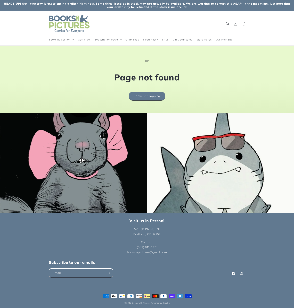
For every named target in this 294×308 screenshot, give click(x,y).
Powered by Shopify (160, 303)
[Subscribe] (109, 272)
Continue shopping (147, 96)
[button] (61, 39)
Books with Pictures (141, 303)
